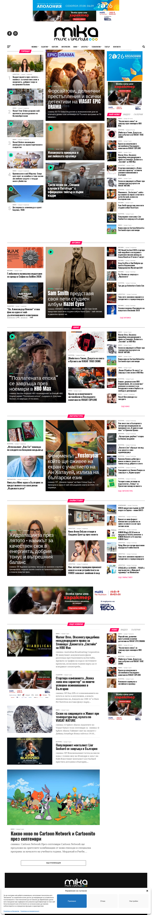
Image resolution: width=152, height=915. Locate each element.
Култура (55, 46)
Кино (75, 46)
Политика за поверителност (29, 911)
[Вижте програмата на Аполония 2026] (76, 10)
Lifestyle (84, 46)
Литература (65, 46)
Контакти (117, 46)
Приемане (72, 901)
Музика (34, 46)
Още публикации (53, 863)
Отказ (102, 901)
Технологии (96, 46)
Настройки (133, 901)
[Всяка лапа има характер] (76, 21)
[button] (147, 891)
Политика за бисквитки (11, 911)
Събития (44, 46)
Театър (107, 46)
